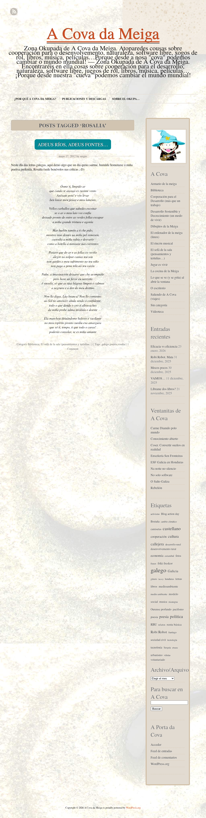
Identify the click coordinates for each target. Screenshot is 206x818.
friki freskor (165, 563)
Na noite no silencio (163, 468)
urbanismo (157, 655)
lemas (178, 579)
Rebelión (156, 488)
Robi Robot (159, 631)
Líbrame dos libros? (163, 389)
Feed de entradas (161, 751)
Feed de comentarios (164, 757)
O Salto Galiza (160, 481)
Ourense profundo (161, 609)
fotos (178, 556)
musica (163, 602)
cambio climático (169, 521)
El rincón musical (162, 243)
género (154, 579)
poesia (113, 344)
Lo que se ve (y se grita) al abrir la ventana (167, 279)
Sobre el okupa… (126, 99)
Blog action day (170, 514)
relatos (161, 624)
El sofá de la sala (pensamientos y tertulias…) (161, 254)
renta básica (174, 624)
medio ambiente (159, 594)
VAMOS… (158, 378)
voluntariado (158, 660)
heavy (161, 579)
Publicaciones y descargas (84, 99)
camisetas (156, 529)
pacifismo (178, 609)
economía (157, 555)
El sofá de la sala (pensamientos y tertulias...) (67, 344)
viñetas (167, 655)
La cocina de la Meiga (165, 271)
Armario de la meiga (164, 184)
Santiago (172, 632)
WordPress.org (160, 764)
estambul (169, 556)
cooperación (159, 536)
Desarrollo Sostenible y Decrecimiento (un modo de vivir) (166, 215)
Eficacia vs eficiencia (164, 346)
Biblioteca (33, 344)
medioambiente (168, 586)
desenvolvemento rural (163, 549)
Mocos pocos (159, 367)
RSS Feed (14, 11)
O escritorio (158, 288)
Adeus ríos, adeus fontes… (73, 144)
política (176, 616)
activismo (155, 514)
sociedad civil (158, 640)
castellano (172, 528)
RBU (154, 624)
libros (154, 586)
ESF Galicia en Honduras (167, 462)
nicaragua (173, 601)
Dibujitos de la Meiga (164, 226)
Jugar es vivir (159, 264)
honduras (169, 579)
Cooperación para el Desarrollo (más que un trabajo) (165, 200)
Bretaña (155, 521)
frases (153, 563)
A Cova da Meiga (103, 33)
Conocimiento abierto (164, 438)
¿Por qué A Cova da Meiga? (35, 99)
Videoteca (157, 311)
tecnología (172, 639)
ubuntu (175, 647)
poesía (164, 616)
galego (105, 344)
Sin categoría (159, 305)
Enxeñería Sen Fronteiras (167, 456)
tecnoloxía (156, 647)
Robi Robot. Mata (162, 357)
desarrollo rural (173, 544)
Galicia (173, 570)
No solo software (161, 475)
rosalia (121, 344)
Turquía (167, 647)
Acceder (156, 744)
